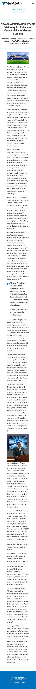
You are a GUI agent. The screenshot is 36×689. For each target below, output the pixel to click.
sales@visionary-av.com (18, 12)
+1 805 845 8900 (18, 10)
